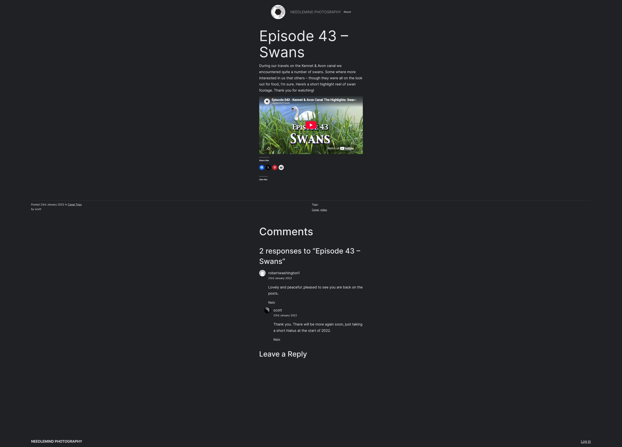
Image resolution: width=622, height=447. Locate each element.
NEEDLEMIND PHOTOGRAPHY (315, 12)
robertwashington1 (284, 273)
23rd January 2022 (280, 278)
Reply (271, 302)
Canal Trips (75, 204)
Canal (315, 209)
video (323, 209)
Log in (586, 441)
